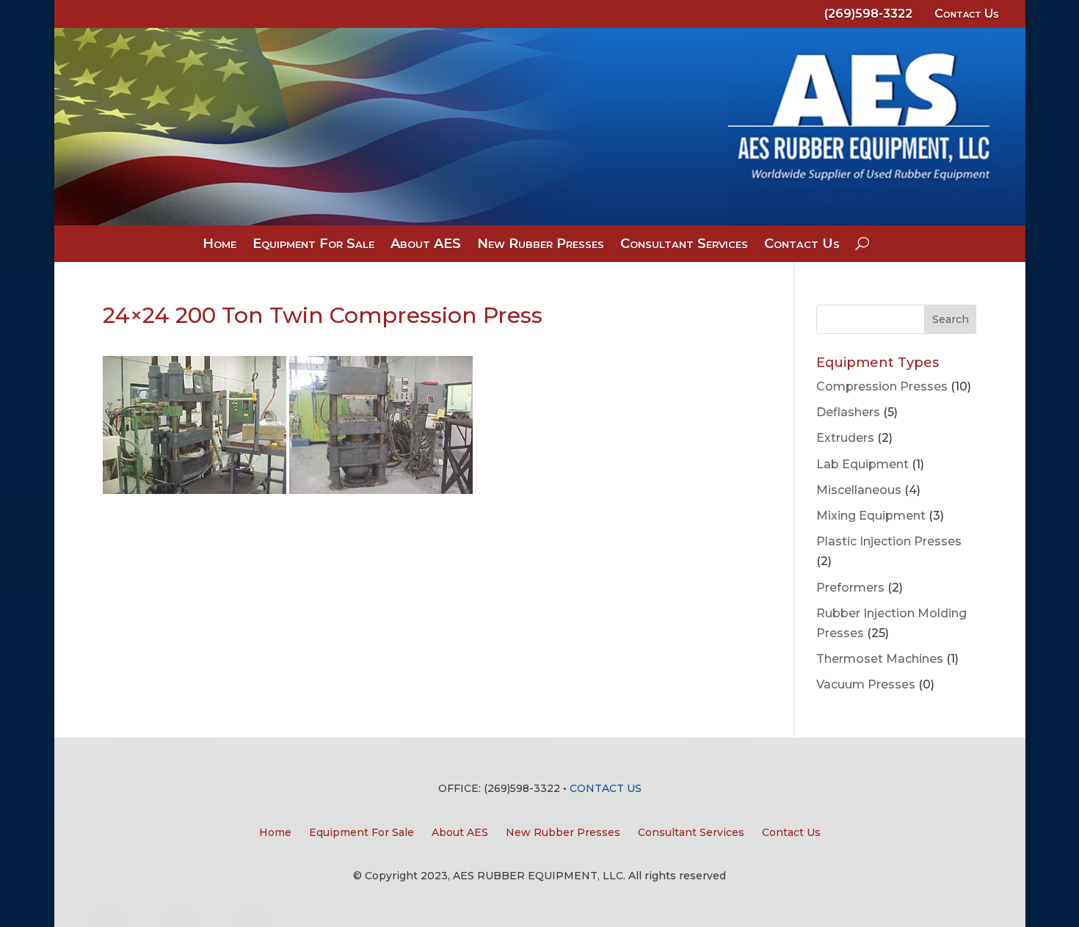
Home (219, 245)
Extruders (845, 438)
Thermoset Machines (879, 659)
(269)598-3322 (868, 14)
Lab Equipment (862, 464)
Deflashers (848, 412)
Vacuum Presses (865, 684)
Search (950, 319)
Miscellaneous (858, 490)
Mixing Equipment (871, 516)
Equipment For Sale (313, 245)
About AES (425, 245)
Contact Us (966, 14)
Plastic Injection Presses (889, 541)
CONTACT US (606, 788)
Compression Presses (882, 386)
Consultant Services (684, 245)
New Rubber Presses (540, 245)
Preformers (850, 588)
